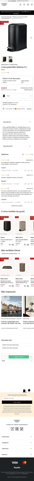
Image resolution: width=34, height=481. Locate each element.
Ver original (15, 170)
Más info (29, 108)
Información (5, 436)
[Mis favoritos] (24, 4)
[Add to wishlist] (10, 245)
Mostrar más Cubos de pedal (10, 348)
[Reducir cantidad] (2, 356)
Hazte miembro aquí (25, 81)
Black (3, 360)
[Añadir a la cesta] (13, 245)
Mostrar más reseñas (17, 205)
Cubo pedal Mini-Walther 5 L (16, 18)
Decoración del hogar (6, 16)
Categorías (5, 442)
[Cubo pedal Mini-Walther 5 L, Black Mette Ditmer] (17, 37)
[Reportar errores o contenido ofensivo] (32, 170)
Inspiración (5, 448)
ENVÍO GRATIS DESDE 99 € (18, 1)
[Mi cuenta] (20, 4)
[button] (5, 72)
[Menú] (32, 4)
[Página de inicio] (4, 4)
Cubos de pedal (5, 18)
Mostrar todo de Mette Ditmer (9, 253)
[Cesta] (28, 4)
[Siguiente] (31, 37)
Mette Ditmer (4, 64)
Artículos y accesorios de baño (19, 16)
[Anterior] (2, 37)
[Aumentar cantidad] (7, 356)
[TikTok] (21, 429)
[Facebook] (12, 429)
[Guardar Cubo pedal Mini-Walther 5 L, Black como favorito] (31, 356)
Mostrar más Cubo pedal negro (11, 345)
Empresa (4, 454)
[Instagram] (17, 429)
